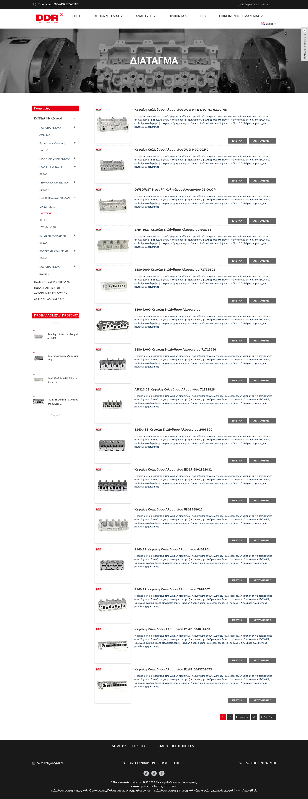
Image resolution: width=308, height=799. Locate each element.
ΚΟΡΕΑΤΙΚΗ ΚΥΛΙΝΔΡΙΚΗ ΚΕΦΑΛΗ (53, 255)
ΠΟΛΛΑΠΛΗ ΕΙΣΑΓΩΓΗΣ (49, 288)
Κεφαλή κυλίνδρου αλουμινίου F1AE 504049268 (172, 629)
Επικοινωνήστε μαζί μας (239, 16)
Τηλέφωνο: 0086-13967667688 (58, 4)
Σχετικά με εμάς (106, 16)
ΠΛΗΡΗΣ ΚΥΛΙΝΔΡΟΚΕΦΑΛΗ (52, 282)
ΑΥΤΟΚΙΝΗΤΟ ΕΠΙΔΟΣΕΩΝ (50, 293)
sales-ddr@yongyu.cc (50, 763)
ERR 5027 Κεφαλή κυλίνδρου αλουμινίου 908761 (172, 229)
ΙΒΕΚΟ (43, 220)
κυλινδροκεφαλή (62, 790)
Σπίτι (76, 16)
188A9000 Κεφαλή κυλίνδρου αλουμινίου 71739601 (174, 269)
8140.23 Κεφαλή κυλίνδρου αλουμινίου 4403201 (172, 549)
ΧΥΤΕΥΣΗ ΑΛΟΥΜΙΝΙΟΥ (49, 299)
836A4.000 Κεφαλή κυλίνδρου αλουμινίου (167, 309)
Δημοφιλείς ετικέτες (129, 746)
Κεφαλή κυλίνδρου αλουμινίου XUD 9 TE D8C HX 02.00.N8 (180, 109)
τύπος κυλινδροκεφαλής (90, 790)
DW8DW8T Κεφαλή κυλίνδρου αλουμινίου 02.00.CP (175, 189)
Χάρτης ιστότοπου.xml (177, 746)
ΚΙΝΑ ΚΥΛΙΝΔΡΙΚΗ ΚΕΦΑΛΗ (54, 158)
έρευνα (237, 140)
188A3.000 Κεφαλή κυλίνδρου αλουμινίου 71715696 (175, 349)
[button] (55, 323)
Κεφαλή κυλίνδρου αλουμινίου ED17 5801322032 (173, 469)
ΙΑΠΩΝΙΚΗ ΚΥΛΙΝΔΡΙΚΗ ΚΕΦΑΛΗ (52, 239)
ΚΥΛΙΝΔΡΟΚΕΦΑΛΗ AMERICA (50, 131)
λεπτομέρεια (262, 140)
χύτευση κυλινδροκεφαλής (194, 790)
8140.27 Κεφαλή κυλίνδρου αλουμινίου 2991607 (172, 589)
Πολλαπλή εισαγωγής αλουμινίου (129, 790)
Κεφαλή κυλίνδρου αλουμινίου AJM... (62, 336)
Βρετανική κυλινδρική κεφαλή (52, 147)
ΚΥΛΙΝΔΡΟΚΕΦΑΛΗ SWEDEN (50, 270)
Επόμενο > (242, 717)
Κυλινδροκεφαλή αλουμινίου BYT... (63, 357)
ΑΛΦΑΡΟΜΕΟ (48, 206)
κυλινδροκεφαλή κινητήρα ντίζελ (235, 790)
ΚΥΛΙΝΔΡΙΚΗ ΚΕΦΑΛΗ (48, 118)
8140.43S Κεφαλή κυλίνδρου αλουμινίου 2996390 (173, 429)
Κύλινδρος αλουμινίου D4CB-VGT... (62, 379)
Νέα (203, 16)
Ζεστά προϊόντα (141, 786)
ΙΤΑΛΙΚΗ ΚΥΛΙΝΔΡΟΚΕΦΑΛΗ (55, 198)
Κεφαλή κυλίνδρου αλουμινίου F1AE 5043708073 (173, 669)
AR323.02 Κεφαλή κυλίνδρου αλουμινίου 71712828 (174, 389)
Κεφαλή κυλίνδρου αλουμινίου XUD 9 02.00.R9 (171, 149)
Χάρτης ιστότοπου (165, 786)
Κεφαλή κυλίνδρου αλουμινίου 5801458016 (168, 509)
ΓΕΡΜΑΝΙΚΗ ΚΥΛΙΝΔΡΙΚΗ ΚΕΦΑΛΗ (53, 186)
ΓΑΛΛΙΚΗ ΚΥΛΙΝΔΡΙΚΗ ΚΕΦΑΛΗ (52, 171)
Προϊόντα (176, 16)
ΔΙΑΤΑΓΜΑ (46, 213)
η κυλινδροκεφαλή (164, 790)
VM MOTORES (48, 226)
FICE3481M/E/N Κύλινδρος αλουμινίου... (62, 401)
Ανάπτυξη (144, 16)
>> (254, 717)
